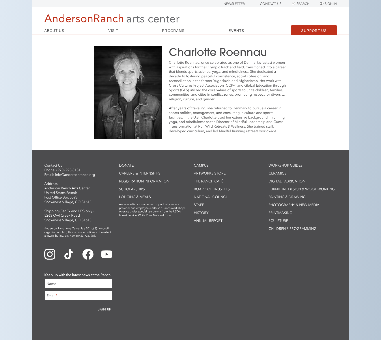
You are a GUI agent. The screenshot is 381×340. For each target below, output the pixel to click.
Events (236, 31)
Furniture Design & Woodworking (302, 189)
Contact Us (270, 4)
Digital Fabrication (287, 181)
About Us (54, 31)
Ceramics (277, 173)
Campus (201, 165)
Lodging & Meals (135, 197)
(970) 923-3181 (68, 170)
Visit (113, 31)
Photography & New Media (294, 205)
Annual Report (208, 220)
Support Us (314, 31)
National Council (211, 197)
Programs (173, 31)
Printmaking (280, 212)
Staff (199, 205)
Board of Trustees (212, 189)
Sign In (331, 4)
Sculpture (278, 220)
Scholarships (132, 189)
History (201, 212)
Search (303, 4)
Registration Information (144, 181)
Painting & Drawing (287, 197)
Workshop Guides (286, 165)
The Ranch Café (208, 181)
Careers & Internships (139, 173)
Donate (126, 165)
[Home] (111, 18)
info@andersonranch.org (75, 174)
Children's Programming (292, 228)
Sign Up (104, 309)
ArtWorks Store (210, 173)
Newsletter (234, 4)
